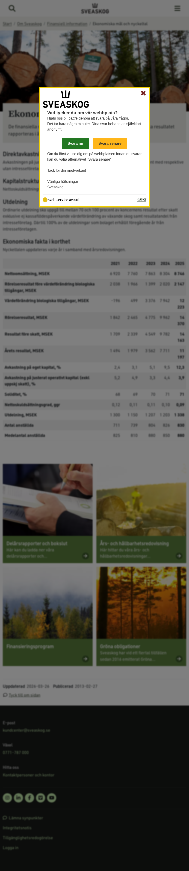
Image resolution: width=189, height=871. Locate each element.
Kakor (141, 199)
